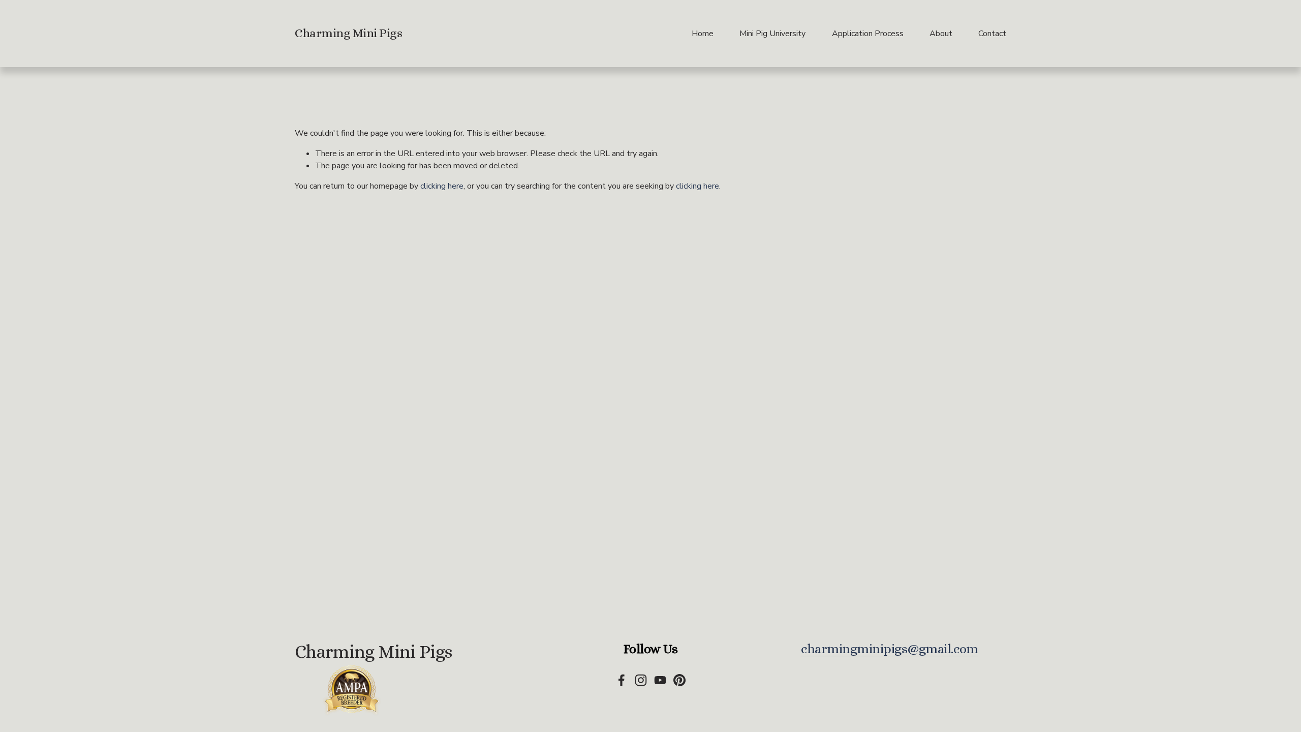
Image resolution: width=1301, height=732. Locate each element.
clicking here (441, 186)
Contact (992, 33)
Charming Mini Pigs (348, 33)
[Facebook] (621, 680)
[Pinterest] (679, 680)
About (941, 33)
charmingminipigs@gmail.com (889, 648)
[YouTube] (660, 680)
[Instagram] (641, 680)
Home (703, 33)
